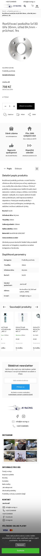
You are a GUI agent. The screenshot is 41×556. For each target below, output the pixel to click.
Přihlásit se (20, 387)
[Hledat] (24, 6)
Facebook (17, 416)
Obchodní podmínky (9, 491)
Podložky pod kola (28, 260)
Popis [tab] (9, 168)
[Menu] (37, 5)
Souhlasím (20, 550)
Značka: (6, 82)
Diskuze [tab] (18, 168)
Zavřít (34, 120)
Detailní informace (8, 75)
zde (30, 541)
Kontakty (5, 481)
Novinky (5, 478)
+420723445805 (22, 426)
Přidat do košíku (25, 106)
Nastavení (20, 545)
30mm (24, 265)
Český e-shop (7, 471)
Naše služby (6, 484)
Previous (4, 307)
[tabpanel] (23, 331)
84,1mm (24, 270)
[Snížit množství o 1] (5, 106)
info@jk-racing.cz (22, 421)
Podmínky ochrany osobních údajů (13, 494)
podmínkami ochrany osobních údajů (20, 394)
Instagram (23, 416)
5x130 (24, 275)
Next (36, 307)
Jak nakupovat (7, 487)
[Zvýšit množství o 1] (14, 106)
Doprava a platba (8, 475)
